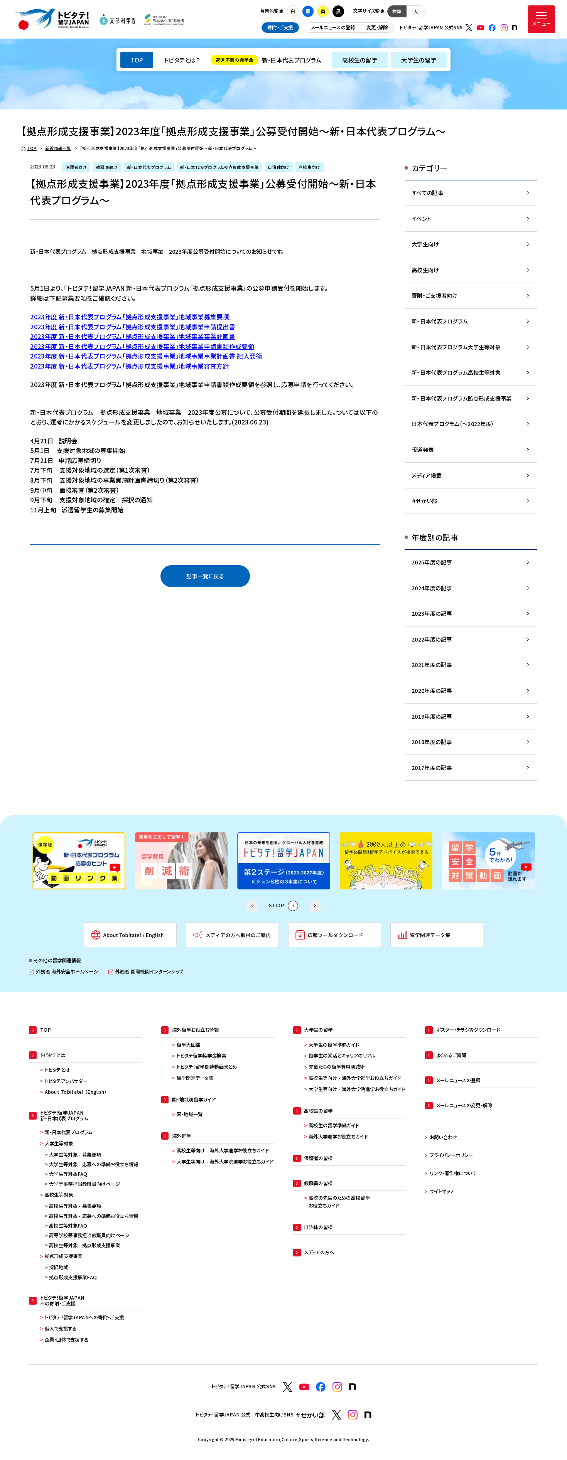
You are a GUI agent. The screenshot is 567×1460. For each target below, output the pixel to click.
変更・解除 (377, 27)
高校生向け (425, 270)
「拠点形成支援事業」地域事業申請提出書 (178, 326)
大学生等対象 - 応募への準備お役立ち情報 (93, 1164)
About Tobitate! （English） (76, 1091)
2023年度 (44, 326)
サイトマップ (442, 1191)
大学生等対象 (59, 1143)
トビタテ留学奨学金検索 (201, 1055)
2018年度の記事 (432, 742)
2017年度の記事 (432, 767)
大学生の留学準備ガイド (334, 1044)
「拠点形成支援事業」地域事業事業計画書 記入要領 (192, 355)
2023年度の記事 (432, 613)
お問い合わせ (443, 1137)
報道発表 (423, 449)
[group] (78, 860)
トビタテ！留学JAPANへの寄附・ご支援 (84, 1317)
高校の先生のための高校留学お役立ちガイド (339, 1201)
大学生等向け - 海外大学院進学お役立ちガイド (225, 1161)
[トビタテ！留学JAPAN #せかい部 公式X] (336, 1415)
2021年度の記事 (432, 664)
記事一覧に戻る (205, 576)
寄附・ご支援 (280, 27)
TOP (137, 60)
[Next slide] (315, 906)
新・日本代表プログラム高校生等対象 (456, 372)
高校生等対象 (59, 1194)
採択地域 (58, 1267)
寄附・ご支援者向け (435, 295)
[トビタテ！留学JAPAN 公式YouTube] (480, 27)
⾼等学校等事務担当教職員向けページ (89, 1235)
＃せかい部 (424, 501)
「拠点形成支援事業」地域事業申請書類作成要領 (188, 346)
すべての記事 (427, 193)
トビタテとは (57, 1069)
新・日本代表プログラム (268, 60)
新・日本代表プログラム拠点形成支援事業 (461, 398)
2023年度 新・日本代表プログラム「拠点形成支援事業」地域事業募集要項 (130, 316)
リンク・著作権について (453, 1173)
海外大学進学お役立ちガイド (338, 1136)
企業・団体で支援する (67, 1339)
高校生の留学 (359, 60)
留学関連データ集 (195, 1077)
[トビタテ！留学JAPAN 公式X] (469, 27)
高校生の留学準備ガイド (334, 1125)
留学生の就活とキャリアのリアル (342, 1055)
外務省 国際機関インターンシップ (145, 972)
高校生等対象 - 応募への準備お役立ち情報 (93, 1215)
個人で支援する (61, 1328)
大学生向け (425, 244)
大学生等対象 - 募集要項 (75, 1154)
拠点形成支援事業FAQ (73, 1277)
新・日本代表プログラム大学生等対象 (456, 347)
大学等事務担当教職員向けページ (84, 1183)
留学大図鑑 (188, 1044)
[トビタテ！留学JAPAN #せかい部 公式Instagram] (353, 1415)
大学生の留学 (418, 60)
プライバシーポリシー (451, 1155)
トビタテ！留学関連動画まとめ (207, 1066)
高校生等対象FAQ (68, 1225)
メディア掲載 (427, 475)
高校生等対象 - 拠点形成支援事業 (84, 1245)
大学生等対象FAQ (68, 1173)
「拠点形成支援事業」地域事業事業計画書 (178, 336)
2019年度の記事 (432, 716)
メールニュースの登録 (333, 27)
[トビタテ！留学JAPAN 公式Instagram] (504, 27)
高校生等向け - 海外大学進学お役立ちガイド (222, 1150)
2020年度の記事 (432, 690)
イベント (421, 218)
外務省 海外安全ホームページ (63, 972)
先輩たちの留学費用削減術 (336, 1066)
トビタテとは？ (182, 60)
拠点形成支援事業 (64, 1256)
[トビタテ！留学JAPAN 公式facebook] (492, 27)
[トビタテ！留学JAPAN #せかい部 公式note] (367, 1414)
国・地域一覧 (190, 1114)
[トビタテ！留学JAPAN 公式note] (514, 27)
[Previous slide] (252, 906)
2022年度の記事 (432, 639)
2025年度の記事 (432, 562)
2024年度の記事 (432, 588)
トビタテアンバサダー (66, 1081)
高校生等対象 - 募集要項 (75, 1205)
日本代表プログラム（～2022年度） (453, 423)
